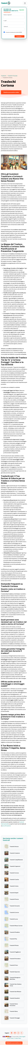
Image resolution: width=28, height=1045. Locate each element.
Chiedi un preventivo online (11, 92)
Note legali (22, 1036)
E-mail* (5, 20)
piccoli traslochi (6, 825)
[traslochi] (6, 3)
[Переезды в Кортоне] (10, 1036)
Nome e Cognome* (8, 14)
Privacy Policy (10, 1038)
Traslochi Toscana (12, 75)
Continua (18, 36)
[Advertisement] (14, 54)
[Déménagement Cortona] (5, 1036)
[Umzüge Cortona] (6, 1036)
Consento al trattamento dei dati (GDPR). (13, 32)
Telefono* (6, 26)
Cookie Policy (17, 1038)
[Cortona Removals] (3, 1036)
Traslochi (3, 75)
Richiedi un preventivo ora (14, 1043)
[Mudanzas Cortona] (8, 1036)
